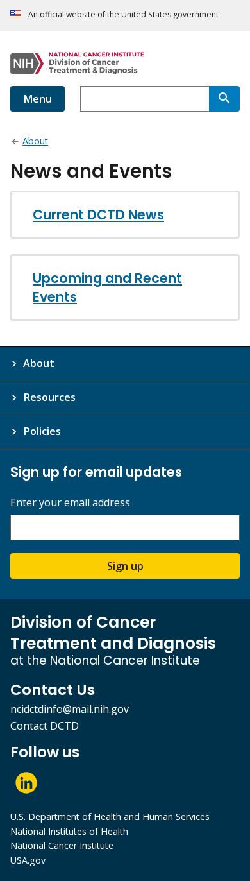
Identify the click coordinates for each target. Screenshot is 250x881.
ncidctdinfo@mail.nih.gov (69, 709)
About (38, 363)
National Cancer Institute (61, 845)
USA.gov (28, 860)
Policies (42, 431)
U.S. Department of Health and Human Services (110, 816)
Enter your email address (70, 502)
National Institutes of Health (69, 831)
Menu (37, 99)
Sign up (125, 566)
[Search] (224, 99)
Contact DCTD (44, 726)
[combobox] (144, 99)
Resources (49, 397)
